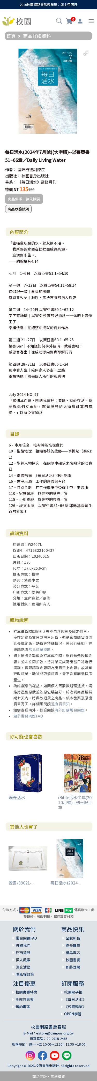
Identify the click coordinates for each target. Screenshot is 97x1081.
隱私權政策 (25, 974)
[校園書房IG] (30, 1057)
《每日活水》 (75, 999)
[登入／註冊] (80, 21)
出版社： (13, 175)
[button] (59, 21)
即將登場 (73, 967)
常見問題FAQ (26, 938)
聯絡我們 (23, 945)
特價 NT (12, 189)
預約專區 (23, 1006)
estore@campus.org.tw (55, 1033)
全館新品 (73, 938)
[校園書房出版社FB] (42, 1057)
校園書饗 (73, 959)
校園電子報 (73, 992)
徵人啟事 (23, 959)
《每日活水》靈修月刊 (37, 182)
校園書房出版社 (35, 175)
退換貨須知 (60, 703)
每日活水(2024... (65, 883)
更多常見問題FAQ (28, 716)
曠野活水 (17, 797)
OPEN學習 (72, 1013)
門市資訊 (23, 952)
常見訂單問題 (39, 649)
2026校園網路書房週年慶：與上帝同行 (48, 4)
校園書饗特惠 (26, 992)
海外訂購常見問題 (70, 710)
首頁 (11, 35)
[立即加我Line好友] (67, 1057)
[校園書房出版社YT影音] (54, 1057)
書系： (11, 182)
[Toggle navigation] (91, 21)
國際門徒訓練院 (31, 169)
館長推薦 (73, 945)
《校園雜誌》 (75, 1006)
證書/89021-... (22, 883)
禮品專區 (73, 952)
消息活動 (23, 967)
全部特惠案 (25, 999)
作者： (11, 169)
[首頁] (16, 20)
